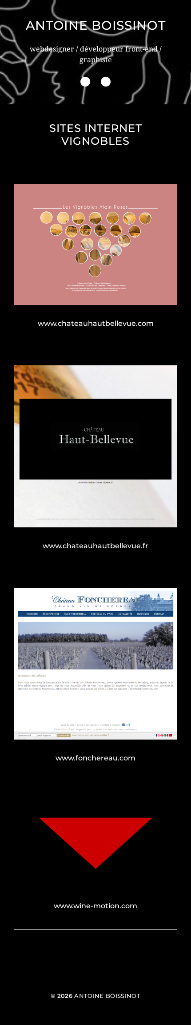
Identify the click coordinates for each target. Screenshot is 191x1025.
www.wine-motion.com (95, 906)
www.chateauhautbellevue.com (96, 323)
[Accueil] (85, 82)
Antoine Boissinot (96, 25)
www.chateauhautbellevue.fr (95, 546)
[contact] (106, 82)
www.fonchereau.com (95, 758)
